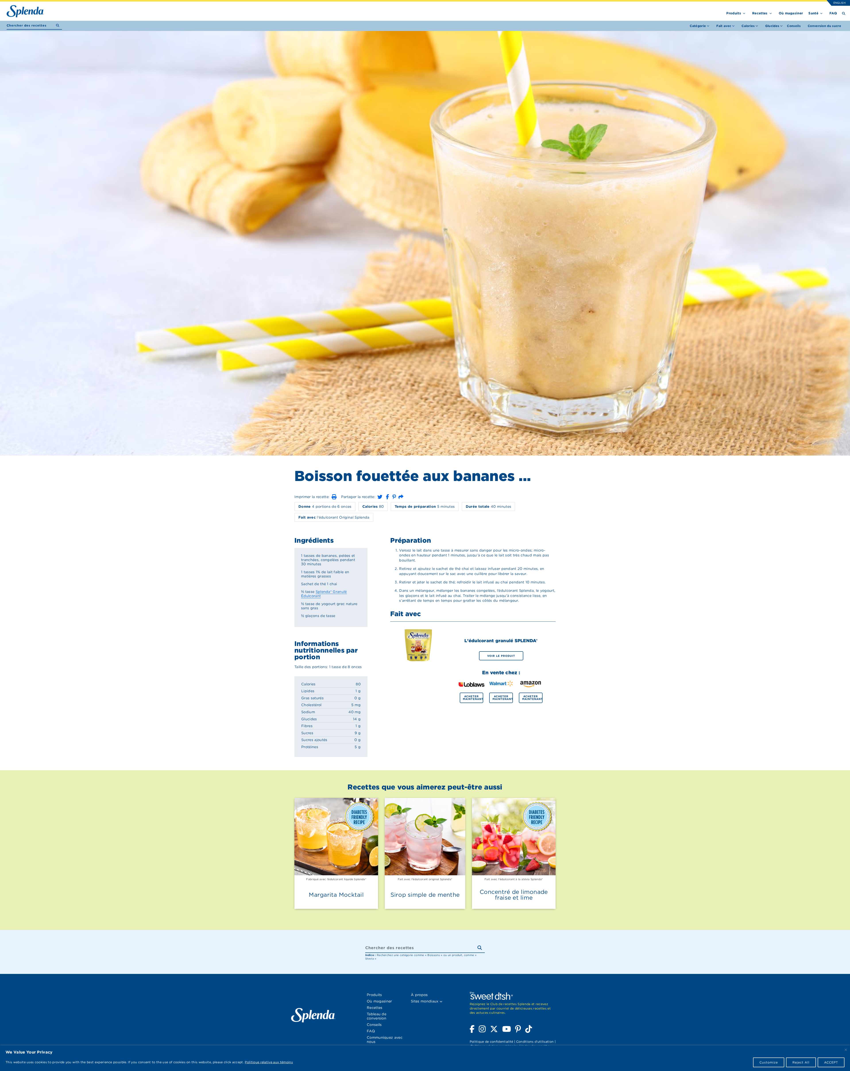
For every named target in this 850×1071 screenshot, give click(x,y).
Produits (733, 13)
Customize (768, 1062)
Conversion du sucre (824, 26)
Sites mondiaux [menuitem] (425, 1001)
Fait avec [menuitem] (723, 26)
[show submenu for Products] (744, 12)
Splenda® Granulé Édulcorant (324, 594)
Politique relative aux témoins (269, 1062)
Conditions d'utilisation (535, 1041)
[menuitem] (794, 26)
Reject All (800, 1062)
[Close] (846, 1050)
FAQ (833, 13)
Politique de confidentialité (491, 1041)
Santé (813, 13)
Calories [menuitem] (748, 26)
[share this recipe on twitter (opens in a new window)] (379, 497)
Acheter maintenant (473, 698)
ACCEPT (831, 1062)
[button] (334, 497)
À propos (419, 995)
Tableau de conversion (376, 1016)
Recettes (760, 13)
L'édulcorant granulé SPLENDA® (500, 640)
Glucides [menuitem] (772, 26)
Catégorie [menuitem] (698, 26)
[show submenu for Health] (821, 12)
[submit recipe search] (59, 25)
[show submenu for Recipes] (770, 12)
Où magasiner (791, 13)
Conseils (794, 26)
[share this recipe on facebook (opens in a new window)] (387, 497)
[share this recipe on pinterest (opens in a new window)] (394, 497)
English (839, 2)
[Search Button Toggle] (843, 13)
